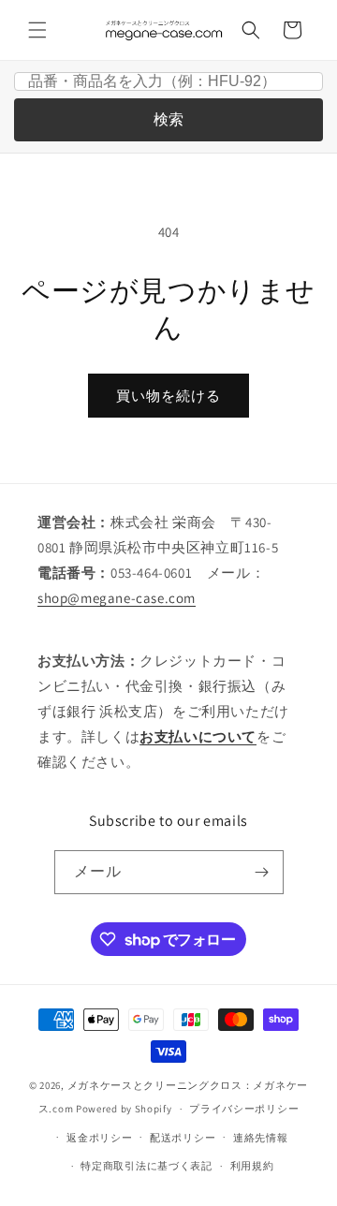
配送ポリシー (182, 1137)
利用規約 (252, 1165)
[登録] (262, 872)
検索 (168, 119)
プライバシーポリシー (244, 1108)
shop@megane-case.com (116, 598)
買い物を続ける (168, 395)
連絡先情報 (260, 1137)
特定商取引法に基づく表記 (146, 1165)
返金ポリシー (99, 1137)
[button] (37, 30)
